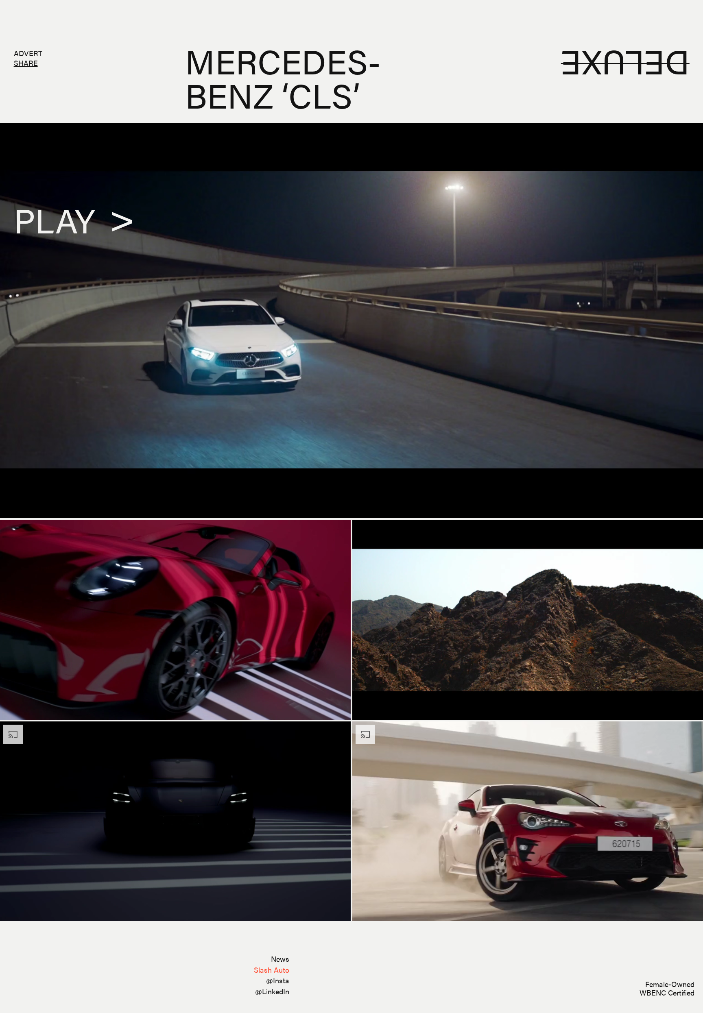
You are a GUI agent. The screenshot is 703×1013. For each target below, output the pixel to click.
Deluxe (625, 65)
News (280, 959)
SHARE (26, 62)
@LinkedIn (272, 991)
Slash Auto (271, 970)
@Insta (277, 980)
